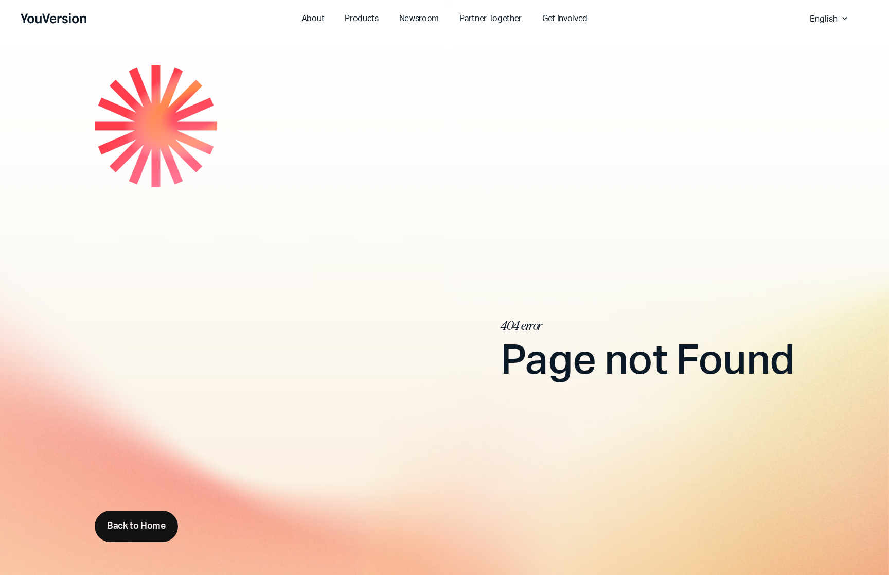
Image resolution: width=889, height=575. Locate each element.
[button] (830, 18)
